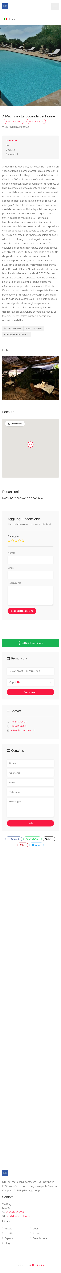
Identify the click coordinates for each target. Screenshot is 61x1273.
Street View (16, 424)
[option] (30, 378)
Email (37, 845)
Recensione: (14, 583)
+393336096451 (34, 328)
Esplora (9, 1238)
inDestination (37, 1265)
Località (10, 149)
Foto (8, 145)
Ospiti (14, 682)
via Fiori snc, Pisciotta (16, 126)
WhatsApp (33, 839)
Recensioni (12, 154)
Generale (11, 140)
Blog (7, 1243)
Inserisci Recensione (22, 611)
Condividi (14, 839)
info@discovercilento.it (18, 334)
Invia (30, 823)
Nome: (11, 553)
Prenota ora (30, 692)
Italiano (12, 19)
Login (36, 1228)
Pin (23, 845)
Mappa (8, 1228)
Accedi (36, 1233)
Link (48, 838)
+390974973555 (13, 328)
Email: (11, 568)
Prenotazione (40, 1238)
